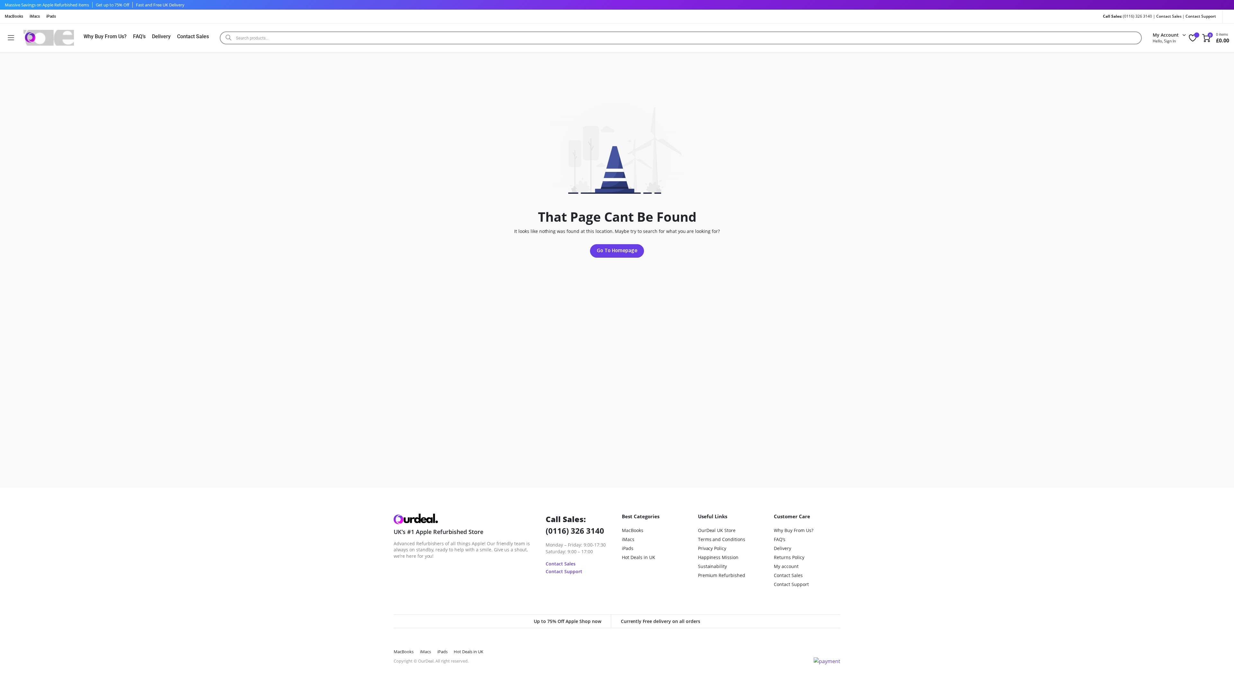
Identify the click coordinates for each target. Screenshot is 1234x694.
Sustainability (712, 566)
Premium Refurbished (721, 575)
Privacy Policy (712, 548)
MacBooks (14, 16)
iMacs (35, 16)
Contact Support (1200, 16)
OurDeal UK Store (717, 530)
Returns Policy (789, 557)
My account (786, 566)
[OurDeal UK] (48, 38)
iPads (51, 16)
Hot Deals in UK (638, 557)
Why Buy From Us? (105, 36)
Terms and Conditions (721, 539)
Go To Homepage (617, 250)
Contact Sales (1169, 16)
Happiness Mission (718, 557)
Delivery (161, 36)
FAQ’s (139, 36)
